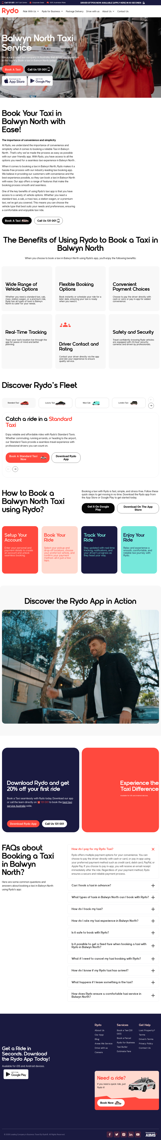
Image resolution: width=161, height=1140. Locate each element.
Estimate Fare (124, 1051)
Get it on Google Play (98, 508)
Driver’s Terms (146, 1039)
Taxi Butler (122, 1046)
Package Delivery (75, 11)
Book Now (107, 1102)
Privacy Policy (146, 1043)
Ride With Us (29, 11)
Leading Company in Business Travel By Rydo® (29, 1134)
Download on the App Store (138, 508)
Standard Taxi (13, 403)
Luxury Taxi (50, 403)
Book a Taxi (13, 220)
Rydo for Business (51, 11)
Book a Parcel (124, 1038)
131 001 (45, 802)
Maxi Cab (86, 403)
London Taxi (123, 403)
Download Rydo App (66, 458)
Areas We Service (103, 1043)
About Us (107, 11)
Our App (99, 1034)
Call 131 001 (9, 3)
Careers (99, 1052)
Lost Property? (147, 1030)
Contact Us (123, 11)
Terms (142, 1034)
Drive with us (92, 11)
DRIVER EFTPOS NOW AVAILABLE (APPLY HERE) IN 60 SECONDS (110, 3)
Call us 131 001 (46, 220)
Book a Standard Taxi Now (23, 458)
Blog (97, 1039)
